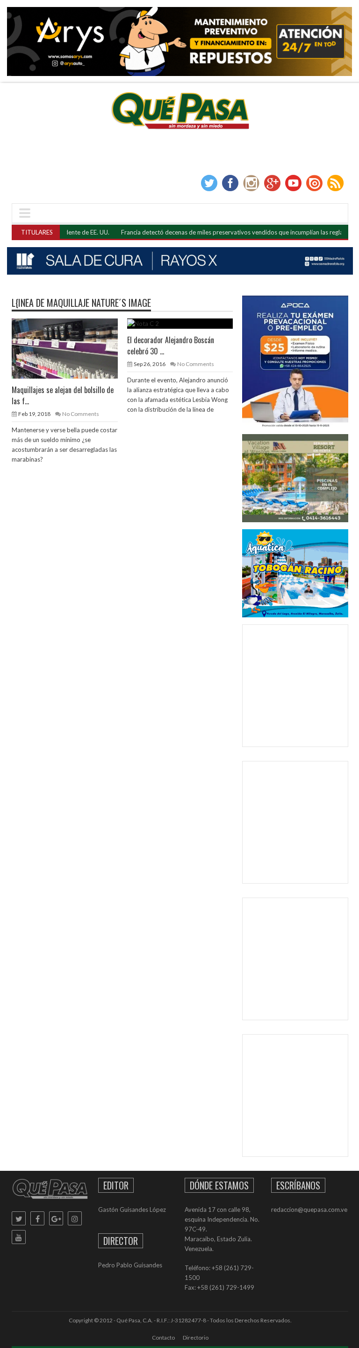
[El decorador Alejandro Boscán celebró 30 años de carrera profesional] (187, 323)
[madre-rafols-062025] (180, 261)
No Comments (80, 413)
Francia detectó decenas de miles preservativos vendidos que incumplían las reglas (208, 232)
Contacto (163, 1337)
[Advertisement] (304, 687)
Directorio (195, 1337)
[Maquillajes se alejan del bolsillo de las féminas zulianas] (72, 347)
